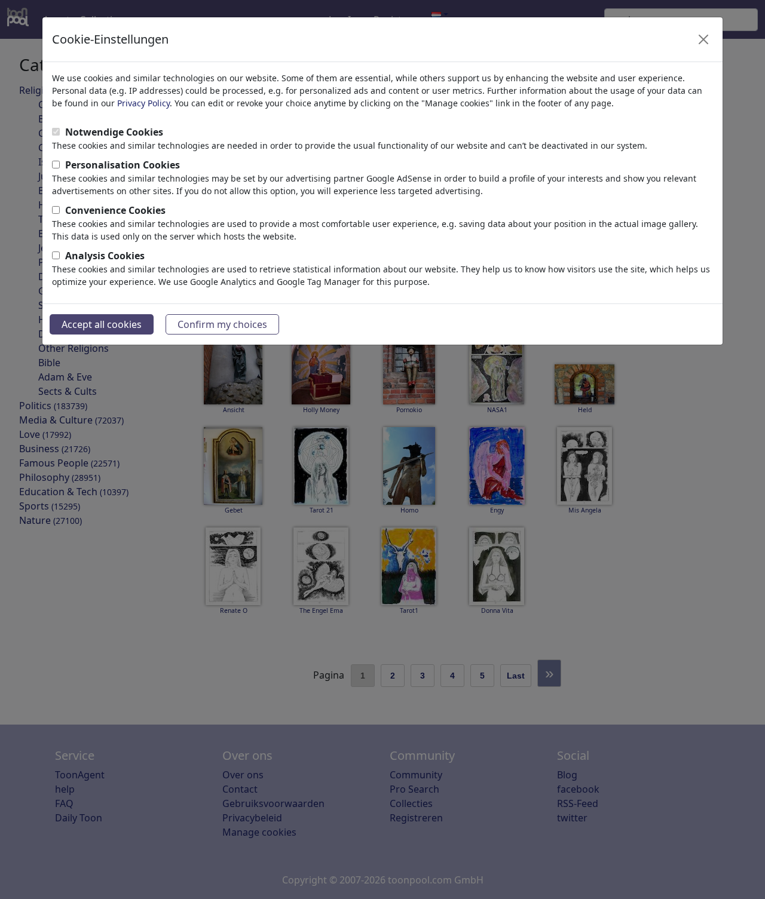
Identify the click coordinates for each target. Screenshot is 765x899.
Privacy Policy (143, 103)
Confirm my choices (222, 324)
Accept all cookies (102, 324)
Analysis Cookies (105, 255)
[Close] (703, 39)
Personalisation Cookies (122, 164)
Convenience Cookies (115, 210)
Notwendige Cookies (114, 132)
